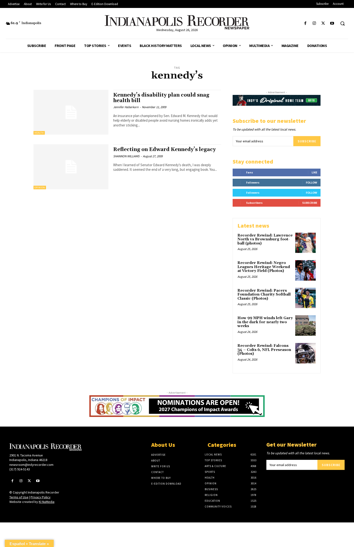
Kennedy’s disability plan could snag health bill (161, 98)
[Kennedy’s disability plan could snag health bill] (70, 112)
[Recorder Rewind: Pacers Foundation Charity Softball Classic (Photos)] (305, 298)
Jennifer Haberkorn (125, 107)
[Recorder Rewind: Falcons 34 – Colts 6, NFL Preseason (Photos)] (305, 353)
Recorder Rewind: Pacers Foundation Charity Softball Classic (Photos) (264, 294)
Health (39, 132)
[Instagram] (314, 23)
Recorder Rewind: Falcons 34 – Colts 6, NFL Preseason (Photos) (264, 349)
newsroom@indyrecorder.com (31, 464)
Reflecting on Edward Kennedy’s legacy (164, 149)
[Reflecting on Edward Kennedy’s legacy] (70, 166)
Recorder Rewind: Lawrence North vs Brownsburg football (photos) (265, 239)
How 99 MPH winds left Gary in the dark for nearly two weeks (265, 322)
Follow (311, 182)
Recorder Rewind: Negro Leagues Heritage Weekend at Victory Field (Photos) (263, 267)
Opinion (39, 187)
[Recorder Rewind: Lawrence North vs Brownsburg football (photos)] (305, 243)
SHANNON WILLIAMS (126, 156)
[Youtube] (332, 23)
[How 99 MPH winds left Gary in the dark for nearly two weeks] (305, 325)
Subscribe (307, 141)
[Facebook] (305, 23)
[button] (342, 23)
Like (314, 172)
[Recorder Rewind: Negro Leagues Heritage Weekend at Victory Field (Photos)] (305, 270)
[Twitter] (323, 23)
